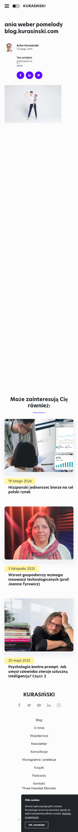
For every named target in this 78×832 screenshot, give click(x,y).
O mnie (39, 728)
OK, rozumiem (37, 825)
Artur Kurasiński (28, 45)
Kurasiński (34, 6)
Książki (39, 767)
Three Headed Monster (39, 788)
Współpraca (39, 736)
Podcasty (39, 775)
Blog (39, 720)
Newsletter (39, 744)
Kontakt (39, 783)
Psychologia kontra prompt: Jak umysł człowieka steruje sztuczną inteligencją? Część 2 (38, 671)
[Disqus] (39, 335)
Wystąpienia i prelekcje (39, 760)
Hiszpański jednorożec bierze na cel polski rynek (40, 489)
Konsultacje (39, 752)
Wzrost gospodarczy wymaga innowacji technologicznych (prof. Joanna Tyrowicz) (38, 579)
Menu (7, 6)
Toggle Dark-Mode (16, 6)
